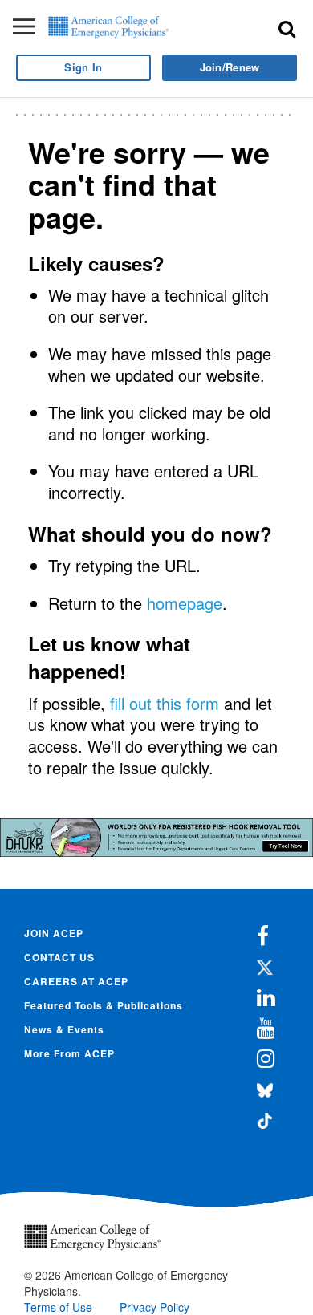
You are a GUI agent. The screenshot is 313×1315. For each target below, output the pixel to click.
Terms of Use (58, 1307)
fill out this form (164, 703)
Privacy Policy (154, 1307)
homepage (184, 603)
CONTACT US (59, 957)
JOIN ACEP (53, 933)
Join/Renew (230, 67)
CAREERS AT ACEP (76, 981)
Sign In (83, 67)
